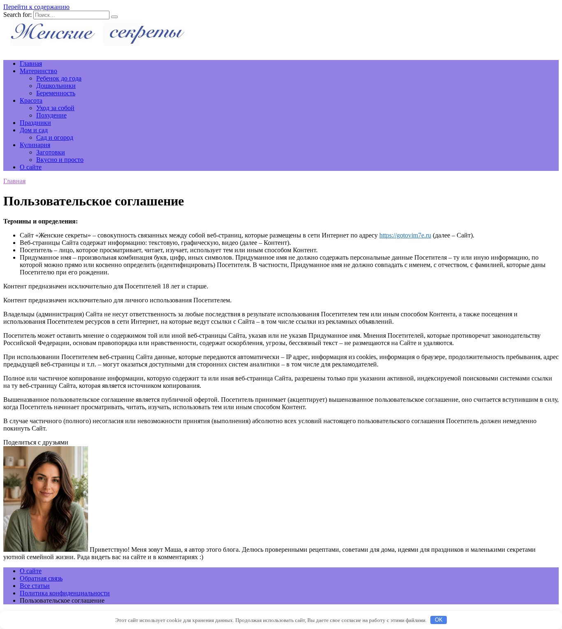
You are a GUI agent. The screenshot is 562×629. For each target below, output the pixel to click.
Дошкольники (56, 85)
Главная (31, 63)
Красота (31, 100)
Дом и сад (34, 130)
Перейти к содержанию (36, 6)
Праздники (35, 122)
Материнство (38, 70)
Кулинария (35, 144)
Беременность (55, 93)
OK (439, 620)
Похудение (51, 115)
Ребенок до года (58, 78)
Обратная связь (41, 578)
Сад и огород (54, 137)
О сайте (31, 167)
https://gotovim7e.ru (405, 235)
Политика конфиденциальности (65, 593)
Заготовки (50, 152)
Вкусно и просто (60, 159)
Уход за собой (55, 107)
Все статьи (35, 585)
